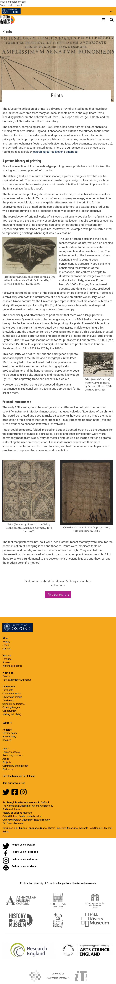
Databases (8, 700)
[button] (112, 11)
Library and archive (12, 697)
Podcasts (7, 769)
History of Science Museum (17, 812)
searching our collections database (55, 151)
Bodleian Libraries (12, 809)
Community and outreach (15, 765)
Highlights (7, 690)
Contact (6, 648)
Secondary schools (12, 755)
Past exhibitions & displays (16, 679)
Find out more (56, 595)
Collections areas (11, 693)
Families (6, 659)
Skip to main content (11, 5)
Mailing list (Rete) (11, 714)
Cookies (6, 740)
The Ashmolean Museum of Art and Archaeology (27, 805)
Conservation (9, 710)
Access (6, 662)
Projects (6, 762)
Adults (5, 758)
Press (5, 645)
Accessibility (9, 736)
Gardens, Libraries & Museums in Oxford (25, 802)
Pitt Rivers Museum (12, 823)
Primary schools (11, 752)
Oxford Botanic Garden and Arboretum (22, 816)
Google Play (101, 828)
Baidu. (5, 831)
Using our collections (13, 704)
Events (6, 676)
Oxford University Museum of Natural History (26, 819)
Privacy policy (9, 733)
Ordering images (11, 707)
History (6, 641)
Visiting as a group (12, 665)
